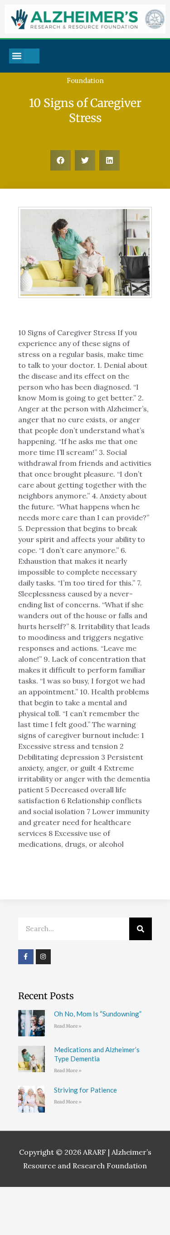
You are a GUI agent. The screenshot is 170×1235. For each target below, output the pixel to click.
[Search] (140, 929)
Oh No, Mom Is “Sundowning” (97, 1014)
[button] (16, 56)
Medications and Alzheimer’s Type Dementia (97, 1054)
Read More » (68, 1026)
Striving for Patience (85, 1090)
